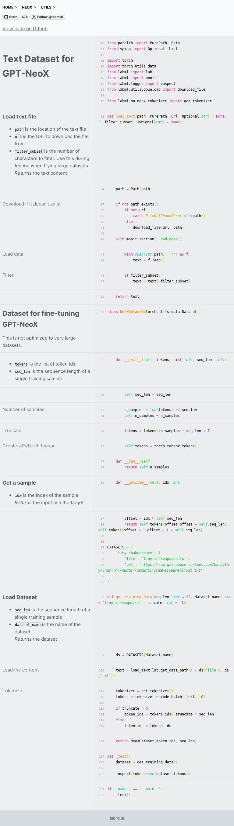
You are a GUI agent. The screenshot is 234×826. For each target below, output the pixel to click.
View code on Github (25, 28)
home (7, 7)
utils (46, 7)
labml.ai (117, 818)
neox (27, 7)
